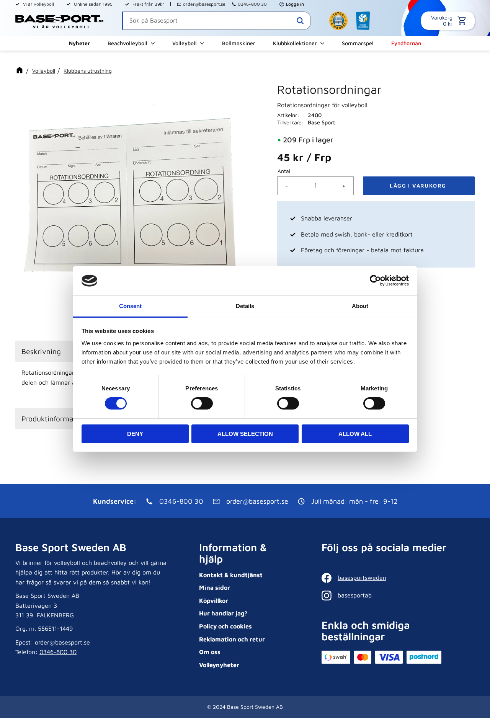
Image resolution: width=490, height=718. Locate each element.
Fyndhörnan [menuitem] (406, 43)
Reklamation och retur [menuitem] (232, 639)
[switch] (202, 403)
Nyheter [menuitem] (79, 43)
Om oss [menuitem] (209, 651)
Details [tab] (245, 306)
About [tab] (360, 306)
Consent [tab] (130, 306)
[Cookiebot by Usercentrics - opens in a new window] (375, 280)
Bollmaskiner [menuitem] (238, 43)
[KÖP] (419, 185)
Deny (135, 434)
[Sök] (300, 20)
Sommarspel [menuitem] (358, 43)
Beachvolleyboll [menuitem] (127, 43)
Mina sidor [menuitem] (214, 587)
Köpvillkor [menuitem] (213, 600)
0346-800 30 (252, 4)
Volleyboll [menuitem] (184, 43)
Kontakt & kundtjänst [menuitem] (231, 574)
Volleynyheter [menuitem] (219, 664)
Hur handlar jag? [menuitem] (223, 613)
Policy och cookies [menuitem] (225, 626)
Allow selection (245, 434)
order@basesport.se (204, 4)
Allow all (355, 434)
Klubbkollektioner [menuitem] (295, 43)
